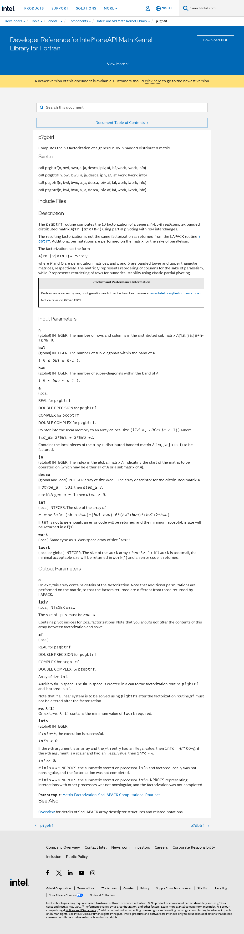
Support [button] (59, 8)
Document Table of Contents (120, 122)
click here (153, 81)
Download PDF (215, 40)
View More (116, 64)
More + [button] (110, 8)
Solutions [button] (86, 8)
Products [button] (34, 8)
